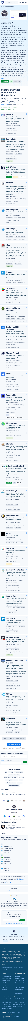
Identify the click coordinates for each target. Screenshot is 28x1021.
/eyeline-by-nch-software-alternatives (10, 325)
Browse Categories (6, 976)
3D (6, 772)
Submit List (4, 987)
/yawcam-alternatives (6, 181)
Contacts (15, 967)
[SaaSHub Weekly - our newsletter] (20, 2)
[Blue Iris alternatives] (3, 115)
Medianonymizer (6, 69)
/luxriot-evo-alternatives (7, 594)
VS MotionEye (7, 850)
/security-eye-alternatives (7, 489)
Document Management (14, 774)
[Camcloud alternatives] (3, 719)
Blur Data (11, 772)
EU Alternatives (20, 879)
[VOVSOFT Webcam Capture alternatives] (3, 661)
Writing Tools (22, 1004)
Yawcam (15, 56)
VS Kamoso (6, 857)
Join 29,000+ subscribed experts (14, 923)
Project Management (7, 1006)
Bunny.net (13, 1014)
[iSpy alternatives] (3, 245)
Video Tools (19, 782)
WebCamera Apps (14, 785)
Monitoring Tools (17, 1006)
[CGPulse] (3, 168)
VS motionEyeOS (7, 846)
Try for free (9, 176)
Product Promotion (7, 967)
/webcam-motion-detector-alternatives (11, 306)
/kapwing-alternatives (6, 546)
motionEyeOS (19, 61)
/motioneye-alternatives (7, 227)
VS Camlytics (6, 861)
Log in (3, 760)
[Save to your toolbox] (4, 18)
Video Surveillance (10, 782)
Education (9, 1008)
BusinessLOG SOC (13, 902)
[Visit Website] (26, 114)
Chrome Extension (6, 980)
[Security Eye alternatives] (3, 491)
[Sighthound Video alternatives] (4, 13)
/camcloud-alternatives (7, 717)
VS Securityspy (7, 859)
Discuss (21, 967)
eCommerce (12, 1004)
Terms (18, 1012)
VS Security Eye (7, 852)
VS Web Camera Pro (8, 848)
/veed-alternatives (5, 532)
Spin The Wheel (15, 1016)
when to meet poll (13, 1017)
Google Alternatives (19, 980)
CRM (3, 1002)
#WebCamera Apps (6, 107)
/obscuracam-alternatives (7, 421)
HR (17, 1004)
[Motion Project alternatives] (3, 353)
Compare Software (6, 978)
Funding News (5, 985)
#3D (14, 109)
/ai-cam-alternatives (6, 692)
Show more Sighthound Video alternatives (14, 738)
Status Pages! (5, 982)
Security (8, 780)
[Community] (22, 2)
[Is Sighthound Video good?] (11, 81)
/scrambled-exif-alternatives (8, 514)
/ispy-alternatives (5, 243)
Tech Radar (17, 976)
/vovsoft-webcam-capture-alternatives (11, 659)
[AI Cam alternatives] (3, 694)
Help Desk (8, 1002)
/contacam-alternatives (7, 287)
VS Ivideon (6, 868)
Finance (4, 1008)
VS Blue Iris (6, 844)
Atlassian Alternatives (20, 982)
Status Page (17, 81)
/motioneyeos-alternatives (7, 208)
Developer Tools (14, 998)
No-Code (6, 998)
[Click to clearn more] (14, 935)
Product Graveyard (19, 985)
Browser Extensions (19, 772)
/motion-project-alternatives (8, 351)
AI (2, 998)
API (7, 969)
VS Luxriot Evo (7, 866)
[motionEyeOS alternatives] (3, 210)
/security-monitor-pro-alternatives (9, 568)
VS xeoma (6, 855)
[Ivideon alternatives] (3, 273)
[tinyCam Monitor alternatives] (3, 638)
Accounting (5, 1004)
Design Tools (22, 998)
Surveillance (15, 780)
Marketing (21, 1002)
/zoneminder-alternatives (7, 137)
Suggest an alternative (14, 744)
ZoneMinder (5, 56)
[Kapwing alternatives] (3, 549)
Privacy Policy (11, 1012)
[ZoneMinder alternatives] (3, 140)
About (3, 969)
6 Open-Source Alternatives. (12, 103)
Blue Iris (23, 54)
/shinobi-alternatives (6, 442)
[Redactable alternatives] (3, 396)
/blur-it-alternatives (6, 372)
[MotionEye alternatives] (3, 229)
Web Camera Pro (6, 63)
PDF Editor (21, 777)
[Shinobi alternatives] (3, 444)
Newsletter (4, 989)
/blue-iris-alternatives (6, 113)
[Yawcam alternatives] (3, 183)
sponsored (5, 941)
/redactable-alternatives (7, 393)
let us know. (8, 882)
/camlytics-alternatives (7, 616)
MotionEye (18, 63)
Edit (3, 78)
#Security (15, 107)
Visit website (5, 81)
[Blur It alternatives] (3, 374)
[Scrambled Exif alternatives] (3, 516)
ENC (3, 327)
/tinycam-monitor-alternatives (8, 635)
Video (21, 780)
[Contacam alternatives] (3, 289)
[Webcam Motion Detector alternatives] (3, 309)
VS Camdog (6, 870)
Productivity (15, 1002)
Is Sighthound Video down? (14, 890)
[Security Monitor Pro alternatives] (3, 570)
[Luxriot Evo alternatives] (3, 597)
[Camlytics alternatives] (3, 619)
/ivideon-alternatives (6, 270)
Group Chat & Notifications (10, 777)
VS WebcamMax (7, 863)
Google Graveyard (19, 987)
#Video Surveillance (6, 109)
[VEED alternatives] (3, 534)
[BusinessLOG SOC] (3, 467)
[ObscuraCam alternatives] (3, 424)
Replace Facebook (19, 978)
